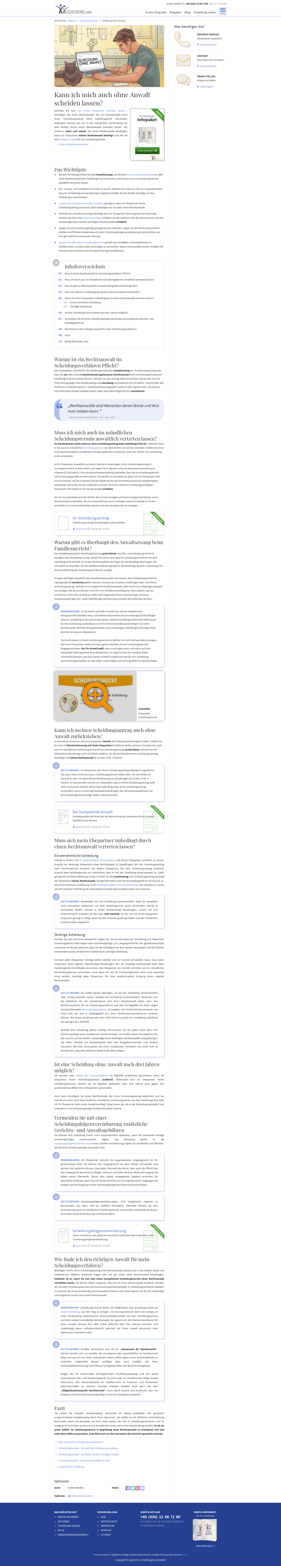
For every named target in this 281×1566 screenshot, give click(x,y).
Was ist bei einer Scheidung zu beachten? (81, 1442)
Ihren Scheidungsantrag (140, 174)
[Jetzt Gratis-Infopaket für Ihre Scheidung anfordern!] (205, 1531)
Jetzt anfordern (208, 44)
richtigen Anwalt (68, 139)
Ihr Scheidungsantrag (91, 518)
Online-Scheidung (70, 1311)
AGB (103, 1516)
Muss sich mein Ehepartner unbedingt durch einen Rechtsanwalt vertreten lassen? (109, 298)
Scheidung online (205, 12)
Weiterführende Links (76, 341)
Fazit (67, 335)
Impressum (107, 1525)
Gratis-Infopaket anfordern (73, 144)
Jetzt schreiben (208, 66)
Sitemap (106, 1534)
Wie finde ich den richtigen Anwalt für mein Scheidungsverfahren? (101, 329)
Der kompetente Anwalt (93, 811)
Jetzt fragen (206, 86)
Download (81, 529)
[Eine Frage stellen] (183, 81)
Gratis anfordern (146, 150)
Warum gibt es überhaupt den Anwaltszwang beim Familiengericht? (101, 285)
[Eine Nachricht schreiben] (183, 61)
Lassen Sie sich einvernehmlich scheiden (81, 203)
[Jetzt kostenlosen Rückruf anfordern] (183, 40)
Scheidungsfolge (92, 217)
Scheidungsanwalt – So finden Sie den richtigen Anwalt (89, 1454)
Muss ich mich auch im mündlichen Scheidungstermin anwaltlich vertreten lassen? (109, 279)
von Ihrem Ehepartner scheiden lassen (101, 110)
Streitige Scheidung (81, 306)
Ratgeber (176, 12)
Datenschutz (109, 1521)
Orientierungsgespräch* (73, 1534)
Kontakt (106, 1530)
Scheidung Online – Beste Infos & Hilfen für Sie (84, 1460)
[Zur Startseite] (84, 9)
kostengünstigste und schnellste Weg (117, 884)
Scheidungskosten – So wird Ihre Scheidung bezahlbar (88, 1448)
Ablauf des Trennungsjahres (92, 1075)
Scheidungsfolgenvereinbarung (71, 1143)
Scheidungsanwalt (89, 20)
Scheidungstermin (94, 447)
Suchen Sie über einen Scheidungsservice (81, 242)
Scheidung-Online (69, 1525)
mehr (185, 1554)
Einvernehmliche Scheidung (85, 302)
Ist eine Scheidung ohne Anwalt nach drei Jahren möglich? (96, 312)
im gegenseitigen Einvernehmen (98, 860)
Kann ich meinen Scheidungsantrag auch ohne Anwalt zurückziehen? (102, 292)
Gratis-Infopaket (156, 12)
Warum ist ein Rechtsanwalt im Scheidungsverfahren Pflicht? (98, 273)
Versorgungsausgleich (94, 1009)
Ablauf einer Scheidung (71, 1466)
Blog (188, 12)
